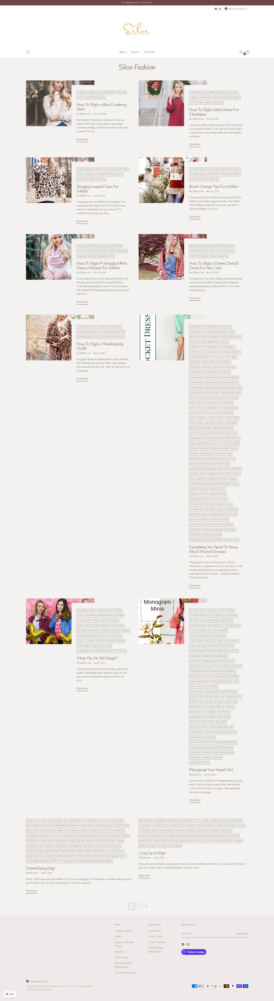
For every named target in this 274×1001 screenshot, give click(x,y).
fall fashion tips (199, 641)
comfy (236, 352)
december (210, 92)
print (226, 448)
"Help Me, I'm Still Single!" (97, 658)
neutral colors (215, 423)
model (212, 418)
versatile (231, 509)
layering (70, 851)
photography (231, 438)
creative (195, 357)
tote (209, 732)
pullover (93, 251)
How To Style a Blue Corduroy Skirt (101, 107)
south (206, 841)
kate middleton (229, 398)
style (104, 251)
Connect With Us (124, 931)
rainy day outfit (199, 707)
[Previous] (112, 2)
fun (79, 620)
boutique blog (198, 342)
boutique (236, 337)
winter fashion (86, 256)
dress (222, 92)
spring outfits (198, 494)
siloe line (216, 469)
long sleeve (212, 408)
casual (81, 92)
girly (217, 392)
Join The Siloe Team (125, 972)
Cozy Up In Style (152, 853)
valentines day (85, 651)
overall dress (208, 256)
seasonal (206, 453)
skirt (90, 97)
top (92, 179)
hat (239, 392)
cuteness (230, 357)
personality (197, 438)
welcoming (230, 514)
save (234, 448)
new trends (213, 428)
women (228, 525)
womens (216, 535)
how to (115, 846)
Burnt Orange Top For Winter (213, 186)
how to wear (197, 398)
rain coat (220, 697)
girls (209, 392)
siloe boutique (221, 464)
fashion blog (197, 377)
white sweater (104, 337)
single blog (216, 474)
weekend (216, 514)
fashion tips (215, 377)
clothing (225, 352)
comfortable (111, 836)
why (208, 525)
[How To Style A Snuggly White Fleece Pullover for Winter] (60, 270)
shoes (222, 836)
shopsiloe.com (226, 458)
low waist (49, 856)
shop (230, 707)
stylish (210, 504)
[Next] (161, 2)
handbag (208, 656)
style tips (221, 499)
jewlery (212, 398)
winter (100, 97)
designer (195, 362)
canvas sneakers (232, 820)
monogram (235, 666)
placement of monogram (204, 691)
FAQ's (118, 936)
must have (233, 418)
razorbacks (218, 707)
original (228, 428)
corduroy (108, 92)
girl (239, 387)
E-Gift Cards (155, 936)
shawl (212, 836)
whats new (196, 525)
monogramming (198, 681)
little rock (196, 408)
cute (220, 357)
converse (32, 841)
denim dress (217, 246)
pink (192, 443)
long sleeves (229, 408)
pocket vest (197, 697)
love (192, 413)
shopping (195, 458)
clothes (212, 352)
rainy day (231, 702)
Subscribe (242, 933)
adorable (195, 326)
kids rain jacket (199, 666)
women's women (199, 535)
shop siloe (196, 712)
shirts (106, 631)
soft (228, 474)
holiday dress (232, 97)
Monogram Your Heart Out (211, 770)
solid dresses (198, 479)
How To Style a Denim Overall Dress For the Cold (213, 266)
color (84, 836)
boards (215, 337)
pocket (216, 443)
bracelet (64, 830)
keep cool (196, 403)
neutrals (231, 423)
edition (217, 367)
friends (119, 615)
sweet (221, 504)
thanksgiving (84, 337)
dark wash (47, 841)
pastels (231, 433)
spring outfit (217, 489)
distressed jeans (113, 841)
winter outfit (106, 256)
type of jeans (59, 861)
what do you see (199, 519)
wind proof (229, 742)
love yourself (198, 418)
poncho (188, 836)
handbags (221, 656)
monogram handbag (223, 671)
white (112, 251)
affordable (210, 326)
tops (100, 641)
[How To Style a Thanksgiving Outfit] (60, 349)
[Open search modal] (28, 52)
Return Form (121, 957)
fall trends (231, 641)
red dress (206, 102)
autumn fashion (210, 620)
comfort (96, 836)
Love (115, 620)
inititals (222, 661)
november (116, 246)
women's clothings (224, 530)
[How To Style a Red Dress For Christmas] (173, 115)
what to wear (220, 519)
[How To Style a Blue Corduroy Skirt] (60, 112)
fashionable (231, 377)
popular (215, 448)
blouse (225, 169)
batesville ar (197, 332)
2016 (203, 610)
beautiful (213, 332)
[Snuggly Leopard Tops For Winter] (60, 191)
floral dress (227, 387)
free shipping (214, 651)
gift (227, 651)
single (125, 631)
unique (219, 509)
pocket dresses (199, 448)
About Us (120, 952)
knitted (58, 851)
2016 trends (227, 610)
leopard (98, 174)
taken (91, 641)
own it (204, 433)
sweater (82, 179)
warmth (153, 846)
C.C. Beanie (202, 820)
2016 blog (213, 610)
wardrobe (196, 737)
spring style (197, 499)
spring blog (196, 484)
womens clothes (199, 540)
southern (32, 861)
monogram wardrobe (225, 676)
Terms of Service (157, 942)
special (97, 636)
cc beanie (144, 825)
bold (225, 337)
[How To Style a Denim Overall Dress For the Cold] (173, 268)
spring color (231, 484)
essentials (196, 372)
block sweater (209, 169)
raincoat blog (215, 702)
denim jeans (94, 841)
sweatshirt (196, 732)
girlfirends (196, 392)
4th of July (40, 820)
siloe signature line (221, 727)
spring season (217, 494)
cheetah (109, 169)
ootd (109, 174)
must (221, 418)
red (121, 625)
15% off (194, 610)
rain (209, 697)
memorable (102, 625)
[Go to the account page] (239, 52)
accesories (55, 820)
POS (28, 989)
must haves (196, 423)
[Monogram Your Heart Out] (173, 701)
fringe (154, 830)
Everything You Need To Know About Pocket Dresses (213, 549)
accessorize (214, 615)
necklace (98, 856)
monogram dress (199, 671)
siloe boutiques (199, 469)
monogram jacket (200, 676)
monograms (217, 681)
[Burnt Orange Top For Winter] (173, 189)
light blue (210, 403)
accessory (230, 615)
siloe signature (199, 727)
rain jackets (197, 702)
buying (75, 830)
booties (101, 825)
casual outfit (198, 347)
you (236, 540)
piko (171, 836)
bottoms (123, 825)
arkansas (61, 825)
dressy (194, 97)
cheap (193, 352)
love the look (206, 413)
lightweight (225, 403)
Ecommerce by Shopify (43, 989)
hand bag (195, 656)
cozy (242, 825)
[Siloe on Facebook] (215, 8)
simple (203, 474)
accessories (197, 615)
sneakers (112, 856)
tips (229, 504)
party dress (217, 433)
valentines (83, 646)
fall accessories (217, 631)
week (205, 514)
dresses (233, 92)
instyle (106, 620)
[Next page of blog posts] (146, 906)
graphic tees (91, 620)
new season (197, 428)
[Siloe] (137, 29)
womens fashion (221, 540)
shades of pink (223, 453)
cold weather (231, 625)
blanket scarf (77, 825)
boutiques (215, 625)
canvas (215, 820)
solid (237, 474)
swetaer (119, 332)
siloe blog (204, 464)
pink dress (203, 443)
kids (231, 661)
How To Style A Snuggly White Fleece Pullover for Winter (102, 266)
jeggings (201, 830)
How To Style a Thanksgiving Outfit (100, 346)
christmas (94, 92)
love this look (225, 413)
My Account (154, 931)
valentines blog (102, 646)
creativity (208, 357)
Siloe (44, 986)
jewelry (214, 830)
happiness (228, 392)
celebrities (215, 347)
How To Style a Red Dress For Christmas (214, 112)
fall (79, 174)
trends (109, 641)
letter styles (218, 666)
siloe (193, 464)
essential (229, 367)
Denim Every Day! (40, 868)
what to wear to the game (205, 742)
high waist (103, 846)
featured (211, 387)
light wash (84, 851)
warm (142, 846)
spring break (213, 484)
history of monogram (202, 661)
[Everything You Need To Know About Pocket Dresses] (173, 453)
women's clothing (200, 530)
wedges (194, 514)
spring (232, 479)
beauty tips (227, 332)
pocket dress (231, 443)
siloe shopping (232, 469)
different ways (212, 362)
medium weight (66, 856)
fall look (217, 641)
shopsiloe (209, 458)
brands (213, 342)
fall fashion (197, 636)
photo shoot (214, 438)
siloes (193, 474)
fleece (104, 246)
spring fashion (198, 489)
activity (103, 820)
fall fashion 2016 (216, 636)
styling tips (196, 504)
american (48, 825)
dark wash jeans (65, 841)
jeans (88, 174)
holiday (217, 97)
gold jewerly (46, 846)
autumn (194, 169)
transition (196, 509)
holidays (116, 326)
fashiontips (196, 387)
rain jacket (234, 697)
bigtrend (195, 337)
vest (233, 732)
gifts (235, 651)
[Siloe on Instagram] (220, 8)
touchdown (221, 732)
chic (202, 352)
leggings (227, 830)
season (194, 453)
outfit (81, 97)
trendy (209, 509)
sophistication (217, 479)
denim (193, 174)
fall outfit (213, 174)
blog (205, 337)
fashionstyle (230, 382)
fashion (121, 92)
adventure (117, 820)
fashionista (213, 382)
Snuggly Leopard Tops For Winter (98, 189)
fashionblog (197, 382)
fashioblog (211, 372)
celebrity (229, 347)
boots (193, 246)
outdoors (212, 686)
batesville (225, 326)
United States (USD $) (237, 9)
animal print (84, 169)
